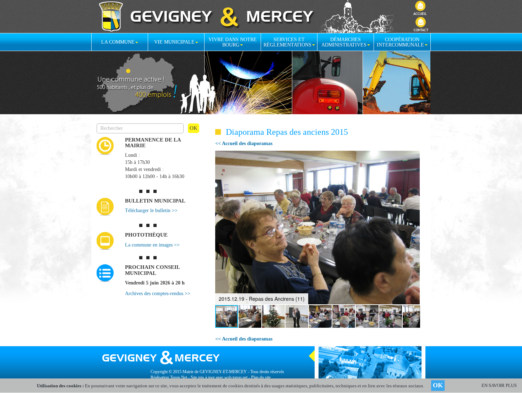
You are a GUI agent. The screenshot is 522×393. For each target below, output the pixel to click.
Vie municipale (174, 42)
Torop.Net (178, 377)
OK (438, 385)
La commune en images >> (152, 245)
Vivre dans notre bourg (232, 42)
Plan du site (261, 377)
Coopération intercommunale (400, 42)
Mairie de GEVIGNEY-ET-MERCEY (215, 371)
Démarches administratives (343, 42)
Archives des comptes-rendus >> (157, 293)
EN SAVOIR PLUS (499, 385)
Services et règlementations (287, 42)
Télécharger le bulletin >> (151, 210)
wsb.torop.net (236, 377)
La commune (118, 42)
